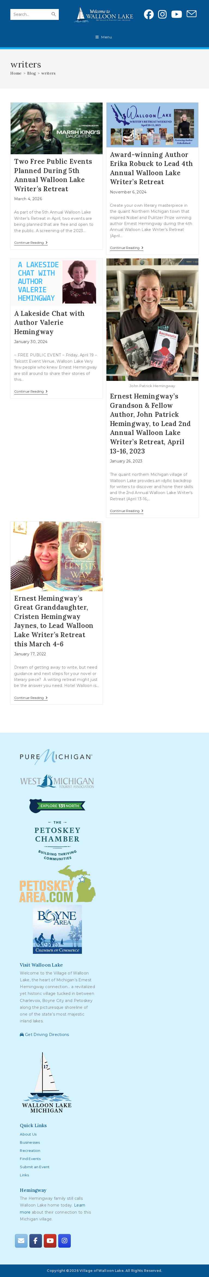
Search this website (29, 5)
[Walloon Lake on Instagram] (64, 1240)
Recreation (30, 1150)
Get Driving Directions (46, 1034)
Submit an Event (35, 1167)
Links (24, 1175)
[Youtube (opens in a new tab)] (177, 14)
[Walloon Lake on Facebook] (35, 1240)
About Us (28, 1134)
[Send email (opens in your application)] (192, 14)
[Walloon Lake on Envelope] (21, 1240)
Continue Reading (31, 243)
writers (48, 73)
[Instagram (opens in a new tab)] (162, 14)
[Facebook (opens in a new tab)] (149, 14)
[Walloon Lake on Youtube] (50, 1240)
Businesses (30, 1142)
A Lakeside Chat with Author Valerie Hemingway (49, 322)
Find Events (30, 1158)
